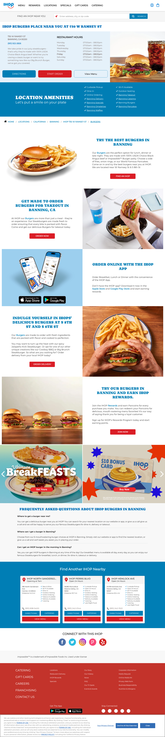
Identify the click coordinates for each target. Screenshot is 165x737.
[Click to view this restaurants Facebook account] (62, 642)
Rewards (112, 405)
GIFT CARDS (81, 5)
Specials (53, 681)
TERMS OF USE (22, 723)
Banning (55, 122)
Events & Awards (90, 689)
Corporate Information (127, 670)
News (86, 678)
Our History (88, 674)
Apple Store (98, 288)
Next (162, 474)
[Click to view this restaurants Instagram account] (82, 642)
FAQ (86, 681)
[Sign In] (152, 5)
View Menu (91, 74)
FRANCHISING (25, 690)
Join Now (123, 432)
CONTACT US (25, 697)
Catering (49, 613)
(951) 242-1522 (116, 608)
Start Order (55, 74)
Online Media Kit (125, 678)
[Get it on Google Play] (54, 299)
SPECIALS (65, 5)
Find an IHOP (123, 176)
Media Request (125, 674)
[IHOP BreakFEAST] (41, 474)
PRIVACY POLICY (47, 734)
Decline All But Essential (127, 725)
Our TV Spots (89, 685)
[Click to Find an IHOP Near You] (56, 16)
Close (148, 725)
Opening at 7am (34, 581)
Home (11, 122)
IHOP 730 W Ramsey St (75, 122)
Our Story (88, 670)
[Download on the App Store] (30, 299)
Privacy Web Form (126, 681)
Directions (19, 74)
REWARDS (34, 5)
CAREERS (22, 683)
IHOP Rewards (55, 678)
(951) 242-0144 (74, 608)
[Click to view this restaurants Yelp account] (102, 642)
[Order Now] (158, 5)
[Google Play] (58, 711)
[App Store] (75, 711)
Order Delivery (42, 364)
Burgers (95, 122)
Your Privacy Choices (105, 725)
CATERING (97, 5)
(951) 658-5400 (32, 608)
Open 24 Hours (76, 581)
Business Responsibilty (128, 685)
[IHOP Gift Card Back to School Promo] (124, 474)
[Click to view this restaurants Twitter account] (72, 642)
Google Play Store (120, 288)
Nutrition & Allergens (127, 689)
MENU (21, 5)
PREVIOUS (3, 474)
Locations (24, 122)
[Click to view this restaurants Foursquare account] (92, 642)
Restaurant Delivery (57, 674)
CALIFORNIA (39, 122)
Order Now (42, 236)
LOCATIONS (50, 5)
